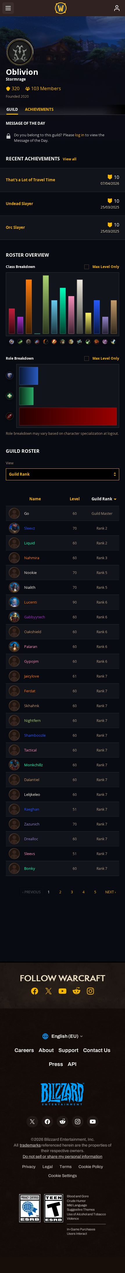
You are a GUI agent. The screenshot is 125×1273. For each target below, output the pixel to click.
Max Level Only (105, 266)
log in (79, 134)
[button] (62, 474)
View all (69, 159)
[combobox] (62, 474)
